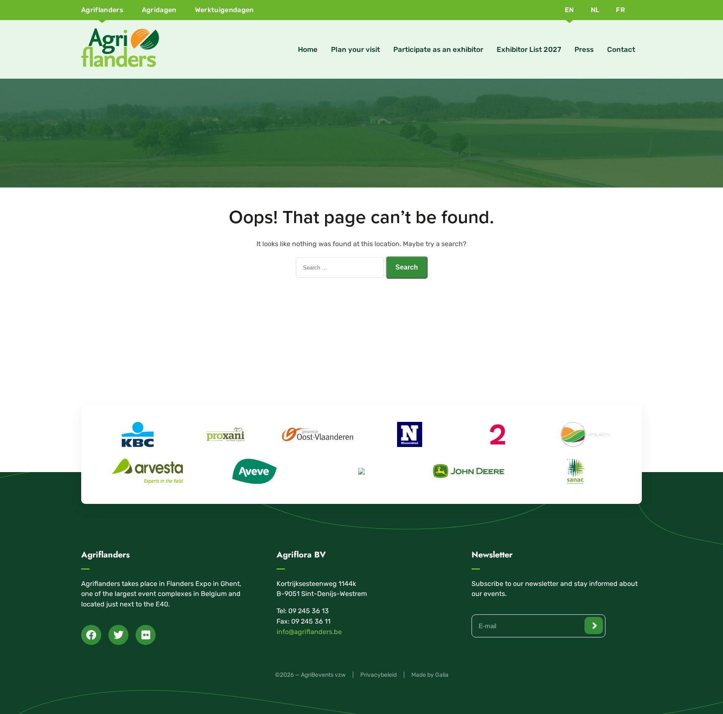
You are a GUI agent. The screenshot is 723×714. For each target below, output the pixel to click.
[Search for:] (341, 267)
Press (584, 49)
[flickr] (146, 635)
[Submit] (594, 625)
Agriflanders (102, 10)
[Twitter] (118, 635)
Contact (621, 49)
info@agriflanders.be (309, 632)
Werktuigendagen (224, 10)
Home (308, 49)
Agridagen (159, 10)
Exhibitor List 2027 (529, 49)
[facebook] (91, 635)
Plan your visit (355, 49)
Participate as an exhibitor (438, 49)
